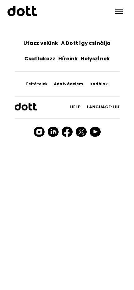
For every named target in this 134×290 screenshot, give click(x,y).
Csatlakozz (39, 58)
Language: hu (103, 107)
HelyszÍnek (95, 58)
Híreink (68, 58)
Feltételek (37, 84)
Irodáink (98, 84)
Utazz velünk (40, 43)
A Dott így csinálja (86, 43)
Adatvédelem (68, 84)
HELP (75, 107)
